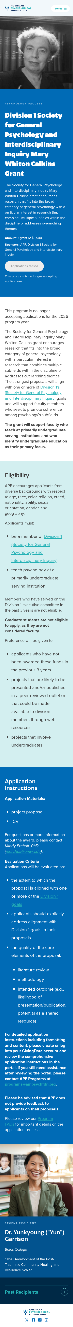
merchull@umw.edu (23, 851)
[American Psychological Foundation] (18, 8)
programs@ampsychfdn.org (30, 1084)
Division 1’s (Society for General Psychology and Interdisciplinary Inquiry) (33, 392)
